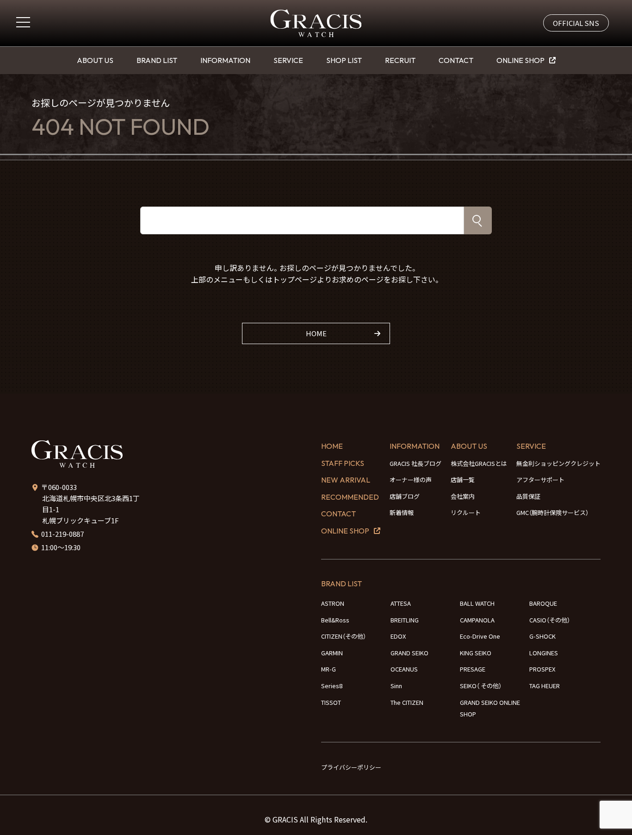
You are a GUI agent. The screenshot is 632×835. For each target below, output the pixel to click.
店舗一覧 (463, 479)
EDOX (398, 636)
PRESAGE (472, 669)
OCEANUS (404, 669)
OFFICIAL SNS (576, 23)
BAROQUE (543, 603)
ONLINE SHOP (520, 60)
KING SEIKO (475, 652)
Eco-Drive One (480, 636)
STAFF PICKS (342, 463)
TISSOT (331, 702)
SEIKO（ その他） (481, 685)
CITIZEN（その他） (343, 636)
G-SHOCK (542, 636)
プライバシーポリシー (351, 767)
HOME (316, 333)
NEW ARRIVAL (345, 479)
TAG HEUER (544, 685)
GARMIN (332, 652)
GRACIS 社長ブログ (415, 463)
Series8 (331, 685)
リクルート (466, 512)
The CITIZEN (406, 702)
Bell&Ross (335, 619)
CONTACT (456, 60)
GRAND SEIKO (409, 652)
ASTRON (332, 603)
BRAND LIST (156, 60)
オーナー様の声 (411, 479)
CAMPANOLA (477, 619)
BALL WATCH (477, 603)
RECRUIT (400, 60)
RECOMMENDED (350, 497)
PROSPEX (542, 669)
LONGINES (543, 652)
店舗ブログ (405, 496)
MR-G (328, 669)
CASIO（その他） (549, 619)
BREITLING (404, 619)
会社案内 (463, 496)
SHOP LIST (344, 60)
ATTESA (400, 603)
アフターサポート (540, 479)
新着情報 (402, 512)
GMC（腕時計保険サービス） (552, 512)
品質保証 (528, 496)
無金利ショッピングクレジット (558, 463)
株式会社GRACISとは (479, 463)
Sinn (396, 685)
